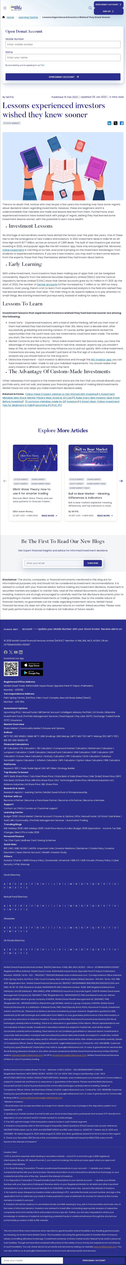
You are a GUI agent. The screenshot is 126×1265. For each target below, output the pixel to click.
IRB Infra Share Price (42, 780)
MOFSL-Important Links (42, 848)
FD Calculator (27, 748)
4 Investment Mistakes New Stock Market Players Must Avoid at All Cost (58, 396)
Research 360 (11, 768)
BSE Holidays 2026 (34, 828)
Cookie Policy (97, 848)
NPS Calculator (67, 760)
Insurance (16, 720)
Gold (6, 820)
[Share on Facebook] (122, 123)
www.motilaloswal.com (105, 1246)
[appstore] (32, 665)
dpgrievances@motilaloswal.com (70, 1055)
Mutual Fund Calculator (60, 752)
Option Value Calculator (90, 760)
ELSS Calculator (92, 756)
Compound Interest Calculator (70, 748)
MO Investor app (101, 359)
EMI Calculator (82, 752)
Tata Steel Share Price (41, 776)
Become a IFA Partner (70, 800)
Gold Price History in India (58, 828)
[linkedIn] (21, 653)
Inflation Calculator (46, 760)
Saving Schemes (47, 840)
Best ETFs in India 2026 (27, 832)
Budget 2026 (10, 816)
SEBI (17, 848)
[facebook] (6, 653)
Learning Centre (33, 792)
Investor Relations (65, 848)
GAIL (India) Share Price (102, 776)
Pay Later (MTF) (84, 716)
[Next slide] (121, 481)
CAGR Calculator (37, 752)
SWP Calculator (100, 752)
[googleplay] (32, 672)
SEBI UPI (107, 11)
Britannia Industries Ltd (101, 780)
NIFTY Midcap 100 (97, 736)
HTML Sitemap (22, 864)
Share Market (11, 728)
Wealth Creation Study (54, 852)
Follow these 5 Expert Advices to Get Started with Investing (61, 394)
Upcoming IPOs (12, 712)
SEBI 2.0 (75, 860)
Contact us (10, 808)
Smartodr (64, 860)
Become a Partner (13, 800)
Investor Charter (12, 860)
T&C (43, 65)
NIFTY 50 (8, 736)
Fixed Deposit (67, 716)
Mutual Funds (30, 712)
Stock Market (26, 816)
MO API (46, 768)
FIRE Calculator (112, 760)
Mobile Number (15, 39)
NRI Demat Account (49, 712)
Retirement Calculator (101, 748)
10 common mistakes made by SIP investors (51, 401)
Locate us (31, 808)
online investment (13, 250)
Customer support (48, 808)
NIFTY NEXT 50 (78, 736)
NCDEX (24, 848)
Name (9, 52)
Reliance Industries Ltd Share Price (22, 784)
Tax (6, 840)
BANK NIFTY (33, 736)
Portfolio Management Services (41, 716)
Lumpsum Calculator (15, 752)
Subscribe (92, 563)
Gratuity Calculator (54, 756)
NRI (12, 820)
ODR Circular (87, 860)
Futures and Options (54, 728)
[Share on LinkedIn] (109, 123)
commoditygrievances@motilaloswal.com (41, 1097)
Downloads (51, 860)
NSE (11, 848)
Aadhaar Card (28, 840)
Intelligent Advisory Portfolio (76, 712)
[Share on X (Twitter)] (115, 123)
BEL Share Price (50, 784)
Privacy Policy (103, 860)
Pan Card (14, 840)
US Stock (102, 816)
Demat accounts (47, 284)
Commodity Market (30, 728)
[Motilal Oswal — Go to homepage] (15, 8)
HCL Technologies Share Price (71, 780)
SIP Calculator (11, 748)
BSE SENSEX (20, 736)
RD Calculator (44, 748)
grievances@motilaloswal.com (27, 1055)
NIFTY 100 (112, 736)
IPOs (77, 816)
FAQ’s (21, 808)
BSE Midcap (63, 736)
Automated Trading (77, 820)
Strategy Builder (66, 768)
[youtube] (16, 653)
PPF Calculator (74, 756)
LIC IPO (58, 405)
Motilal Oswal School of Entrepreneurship (65, 792)
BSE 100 (7, 740)
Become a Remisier (94, 800)
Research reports (13, 792)
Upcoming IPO (43, 405)
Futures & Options (64, 816)
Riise (53, 768)
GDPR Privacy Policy (33, 860)
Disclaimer (82, 848)
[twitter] (11, 653)
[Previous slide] (4, 481)
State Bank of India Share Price (71, 776)
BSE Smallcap (48, 736)
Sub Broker (114, 816)
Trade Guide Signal (30, 768)
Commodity (22, 820)
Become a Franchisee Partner (41, 800)
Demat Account (43, 816)
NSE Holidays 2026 (13, 828)
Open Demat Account (106, 4)
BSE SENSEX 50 (20, 740)
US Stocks (98, 712)
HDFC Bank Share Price (16, 776)
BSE (5, 848)
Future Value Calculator (29, 756)
